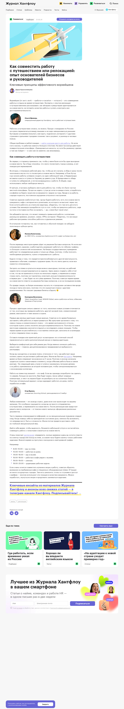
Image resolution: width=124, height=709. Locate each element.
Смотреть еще (106, 526)
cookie (24, 705)
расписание (29, 434)
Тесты (49, 563)
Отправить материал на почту (69, 19)
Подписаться (82, 603)
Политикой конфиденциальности (60, 608)
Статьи (87, 563)
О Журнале (99, 10)
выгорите (68, 356)
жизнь (13, 501)
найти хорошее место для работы (55, 142)
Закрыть (45, 704)
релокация (22, 501)
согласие (19, 608)
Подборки (30, 19)
